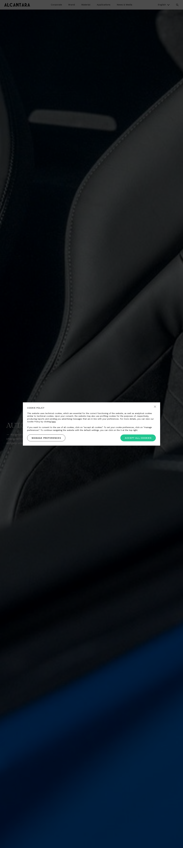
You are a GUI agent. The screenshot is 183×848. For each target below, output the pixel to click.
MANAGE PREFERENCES (46, 438)
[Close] (155, 407)
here (53, 422)
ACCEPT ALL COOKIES (138, 438)
